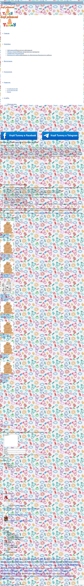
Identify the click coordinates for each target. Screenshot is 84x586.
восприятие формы (53, 561)
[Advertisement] (42, 117)
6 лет (47, 558)
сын (66, 573)
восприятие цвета (70, 561)
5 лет (40, 558)
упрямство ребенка (29, 576)
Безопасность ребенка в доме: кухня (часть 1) (39, 213)
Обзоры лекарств (23, 52)
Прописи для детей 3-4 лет (16, 505)
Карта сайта (7, 2)
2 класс (21, 559)
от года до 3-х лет (12, 88)
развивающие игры (11, 573)
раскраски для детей (42, 573)
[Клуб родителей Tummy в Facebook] (19, 139)
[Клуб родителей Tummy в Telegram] (60, 139)
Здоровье (7, 44)
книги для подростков (33, 568)
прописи (64, 570)
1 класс (8, 558)
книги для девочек (68, 564)
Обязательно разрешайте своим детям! (20, 514)
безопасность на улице (72, 559)
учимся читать (18, 578)
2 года (15, 559)
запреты (55, 565)
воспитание (6, 561)
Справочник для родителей (15, 53)
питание (45, 570)
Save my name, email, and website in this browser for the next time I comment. (28, 455)
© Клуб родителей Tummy (8, 584)
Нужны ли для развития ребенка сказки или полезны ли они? (26, 499)
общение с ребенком (33, 570)
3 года (27, 559)
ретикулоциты (55, 573)
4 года (34, 558)
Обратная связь (12, 104)
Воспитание (8, 61)
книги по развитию (10, 570)
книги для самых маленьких (47, 568)
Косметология (11, 467)
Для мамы (7, 463)
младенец (21, 570)
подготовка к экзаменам (54, 570)
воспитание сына (19, 561)
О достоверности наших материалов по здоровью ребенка (22, 508)
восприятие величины (35, 562)
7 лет (53, 559)
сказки (61, 573)
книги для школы (62, 567)
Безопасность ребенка (29, 55)
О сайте (6, 98)
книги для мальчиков (13, 567)
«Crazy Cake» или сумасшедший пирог (19, 520)
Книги (9, 92)
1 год (2, 559)
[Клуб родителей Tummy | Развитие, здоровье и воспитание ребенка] (7, 10)
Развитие (7, 82)
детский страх (20, 565)
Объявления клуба (9, 4)
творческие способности (11, 576)
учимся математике (65, 576)
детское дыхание (29, 565)
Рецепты (9, 465)
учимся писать (8, 578)
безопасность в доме (7, 425)
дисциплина (49, 565)
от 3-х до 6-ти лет (12, 90)
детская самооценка (8, 565)
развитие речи (27, 573)
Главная (6, 33)
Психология (8, 72)
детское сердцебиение (39, 565)
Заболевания (19, 50)
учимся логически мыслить (46, 576)
